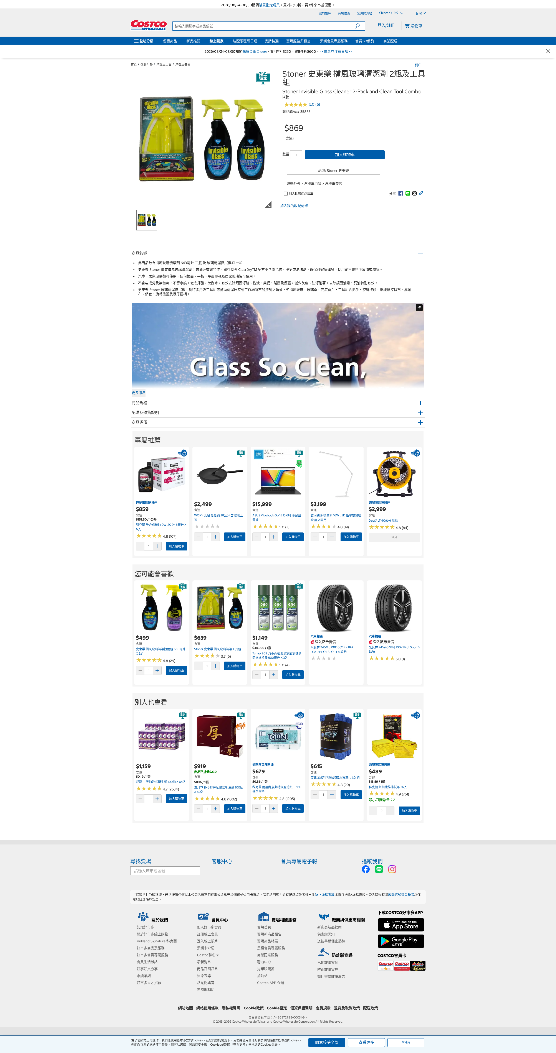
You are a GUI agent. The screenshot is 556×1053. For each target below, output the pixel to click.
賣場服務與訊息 (298, 41)
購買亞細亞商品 (254, 51)
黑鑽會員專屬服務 (334, 41)
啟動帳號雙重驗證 (401, 895)
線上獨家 (216, 41)
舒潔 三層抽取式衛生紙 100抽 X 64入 (161, 782)
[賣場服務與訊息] (311, 41)
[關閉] (548, 51)
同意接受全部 (327, 1042)
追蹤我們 (372, 861)
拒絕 (406, 1042)
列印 (418, 65)
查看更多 (366, 1042)
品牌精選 (272, 41)
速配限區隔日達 (245, 41)
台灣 (419, 13)
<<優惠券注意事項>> (335, 51)
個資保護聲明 (301, 1008)
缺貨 (394, 537)
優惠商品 (170, 41)
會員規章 (323, 1008)
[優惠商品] (178, 41)
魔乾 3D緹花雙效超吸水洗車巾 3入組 (335, 778)
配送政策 (370, 1008)
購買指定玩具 (269, 5)
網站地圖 (185, 1008)
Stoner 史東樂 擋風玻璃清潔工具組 (217, 649)
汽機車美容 (182, 64)
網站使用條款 (207, 1008)
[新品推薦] (201, 41)
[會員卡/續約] (375, 41)
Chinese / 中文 (389, 13)
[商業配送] (398, 41)
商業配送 (390, 41)
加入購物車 (345, 154)
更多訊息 (139, 393)
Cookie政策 (254, 1008)
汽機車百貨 (164, 64)
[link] (400, 193)
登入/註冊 (386, 25)
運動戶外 (147, 64)
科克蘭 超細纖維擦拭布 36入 (388, 787)
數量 (285, 154)
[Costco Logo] (148, 25)
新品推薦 (193, 41)
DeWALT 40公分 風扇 (383, 520)
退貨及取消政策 (347, 1008)
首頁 (134, 64)
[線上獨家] (224, 41)
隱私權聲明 (231, 1008)
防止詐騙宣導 (324, 895)
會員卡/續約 (364, 41)
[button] (360, 26)
